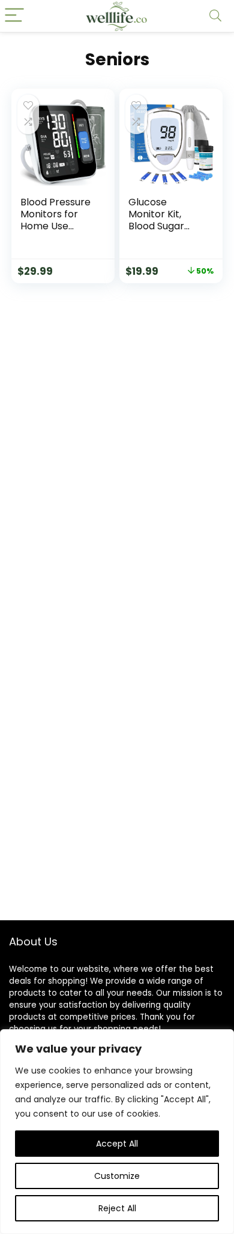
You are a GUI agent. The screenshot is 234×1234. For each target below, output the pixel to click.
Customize (117, 1176)
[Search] (215, 16)
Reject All (117, 1208)
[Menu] (14, 16)
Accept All (117, 1144)
